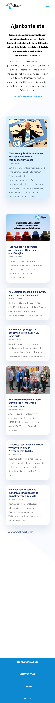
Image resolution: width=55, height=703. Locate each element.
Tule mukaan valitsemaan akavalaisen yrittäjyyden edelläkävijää (22, 250)
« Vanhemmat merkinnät (19, 532)
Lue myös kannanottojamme (27, 96)
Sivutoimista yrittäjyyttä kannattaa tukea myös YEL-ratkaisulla (24, 332)
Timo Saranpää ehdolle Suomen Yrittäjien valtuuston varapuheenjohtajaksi (26, 156)
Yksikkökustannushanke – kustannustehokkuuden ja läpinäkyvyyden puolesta (23, 492)
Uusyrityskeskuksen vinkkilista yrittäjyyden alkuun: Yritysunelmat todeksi (26, 447)
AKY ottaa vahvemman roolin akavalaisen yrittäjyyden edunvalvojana (24, 402)
